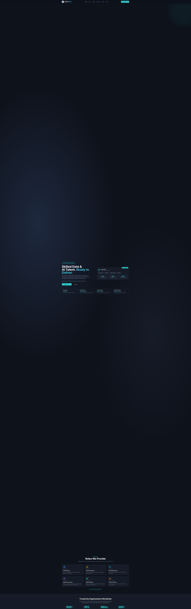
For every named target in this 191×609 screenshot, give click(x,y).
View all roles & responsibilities (95, 589)
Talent (90, 1)
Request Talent (124, 1)
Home (86, 1)
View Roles (76, 284)
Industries (98, 1)
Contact (107, 1)
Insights (103, 1)
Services (93, 1)
